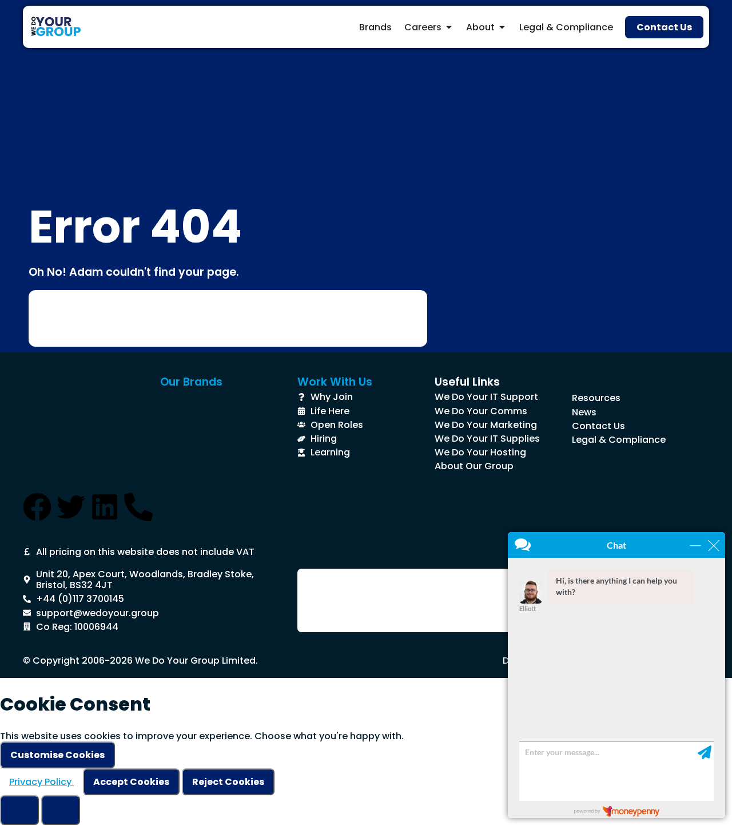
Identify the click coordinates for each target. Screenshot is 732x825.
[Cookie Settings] (19, 810)
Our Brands (191, 382)
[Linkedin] (104, 507)
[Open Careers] (448, 26)
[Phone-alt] (138, 507)
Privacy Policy (41, 781)
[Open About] (502, 26)
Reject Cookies (228, 781)
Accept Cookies (131, 781)
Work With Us (334, 382)
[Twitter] (71, 507)
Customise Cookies (57, 754)
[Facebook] (37, 507)
